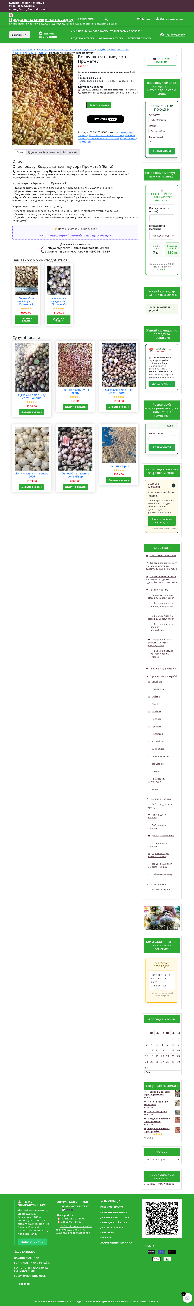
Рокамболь (158, 741)
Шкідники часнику (162, 874)
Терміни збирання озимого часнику (160, 865)
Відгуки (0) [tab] (70, 152)
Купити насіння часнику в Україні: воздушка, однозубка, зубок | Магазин (28, 6)
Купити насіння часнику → (162, 521)
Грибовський (159, 688)
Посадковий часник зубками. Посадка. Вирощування (161, 642)
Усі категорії (18, 34)
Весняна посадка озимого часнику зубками (162, 653)
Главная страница (23, 49)
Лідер (155, 703)
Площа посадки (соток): (159, 210)
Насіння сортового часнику (29, 52)
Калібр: (152, 126)
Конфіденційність (113, 1222)
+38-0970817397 (175, 35)
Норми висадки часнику (163, 668)
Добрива (153, 426)
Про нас (106, 1237)
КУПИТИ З (104, 119)
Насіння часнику (159, 589)
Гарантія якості (111, 1207)
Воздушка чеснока (82, 38)
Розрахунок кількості (30, 1276)
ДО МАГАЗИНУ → (161, 383)
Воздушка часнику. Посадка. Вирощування (161, 596)
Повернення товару (114, 1212)
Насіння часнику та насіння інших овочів (106, 137)
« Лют (147, 1072)
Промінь (156, 726)
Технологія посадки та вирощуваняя (31, 1269)
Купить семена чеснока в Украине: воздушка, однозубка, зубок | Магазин (161, 579)
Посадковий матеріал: (157, 227)
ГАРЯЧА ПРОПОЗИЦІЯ (48, 35)
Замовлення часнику (116, 1242)
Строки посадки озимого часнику (158, 855)
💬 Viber (67, 1209)
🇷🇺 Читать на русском (162, 60)
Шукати (107, 20)
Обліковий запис (171, 19)
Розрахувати (162, 151)
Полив (170, 426)
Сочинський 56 (160, 756)
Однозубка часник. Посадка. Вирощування (161, 617)
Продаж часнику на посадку (41, 19)
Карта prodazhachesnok (163, 555)
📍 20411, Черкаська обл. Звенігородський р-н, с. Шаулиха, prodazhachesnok (74, 1229)
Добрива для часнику (157, 827)
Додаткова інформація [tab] (43, 152)
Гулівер (156, 696)
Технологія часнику (160, 798)
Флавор (156, 771)
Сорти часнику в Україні (163, 676)
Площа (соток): (156, 137)
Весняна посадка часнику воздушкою (162, 605)
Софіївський (158, 748)
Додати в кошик (99, 104)
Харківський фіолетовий (156, 780)
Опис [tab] (20, 152)
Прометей (157, 733)
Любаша (156, 711)
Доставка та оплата (114, 1217)
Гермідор (157, 681)
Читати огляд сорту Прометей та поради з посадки (75, 235)
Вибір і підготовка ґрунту (160, 806)
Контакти (107, 1232)
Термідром (158, 763)
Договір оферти (112, 1227)
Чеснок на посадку (139, 38)
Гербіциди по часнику (157, 816)
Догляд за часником (163, 835)
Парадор (156, 718)
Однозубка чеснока (111, 38)
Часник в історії (158, 884)
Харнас (156, 789)
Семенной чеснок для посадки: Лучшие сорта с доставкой (106, 31)
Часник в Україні (161, 889)
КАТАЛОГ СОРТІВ (32, 1242)
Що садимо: (154, 115)
